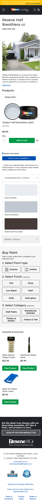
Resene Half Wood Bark (14, 232)
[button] (37, 68)
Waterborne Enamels (31, 311)
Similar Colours (12, 239)
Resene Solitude (10, 198)
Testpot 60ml (10, 97)
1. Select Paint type (15, 263)
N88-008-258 (8, 29)
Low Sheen (11, 290)
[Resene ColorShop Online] (20, 10)
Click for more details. (33, 3)
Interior (33, 269)
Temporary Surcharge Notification (20, 484)
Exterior (14, 269)
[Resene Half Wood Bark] (21, 224)
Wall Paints (11, 312)
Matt (30, 290)
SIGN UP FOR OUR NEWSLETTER (21, 432)
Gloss (30, 283)
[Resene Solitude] (21, 190)
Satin (11, 298)
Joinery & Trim (31, 319)
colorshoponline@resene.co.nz (20, 464)
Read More (6, 85)
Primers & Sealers (11, 319)
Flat (11, 283)
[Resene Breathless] (21, 207)
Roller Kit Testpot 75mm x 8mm (9, 390)
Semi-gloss (30, 298)
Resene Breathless (11, 215)
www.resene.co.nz (20, 462)
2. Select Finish (16, 276)
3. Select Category (18, 305)
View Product (10, 368)
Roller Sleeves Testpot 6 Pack (8, 356)
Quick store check (11, 154)
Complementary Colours (17, 178)
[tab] (21, 177)
